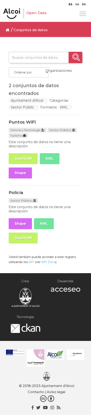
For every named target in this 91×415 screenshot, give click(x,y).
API (31, 262)
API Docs (48, 262)
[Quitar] (45, 100)
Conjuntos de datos (31, 30)
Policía (16, 192)
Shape (20, 173)
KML (50, 159)
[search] (75, 57)
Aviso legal (56, 392)
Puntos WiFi (22, 122)
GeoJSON (23, 159)
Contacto (36, 392)
